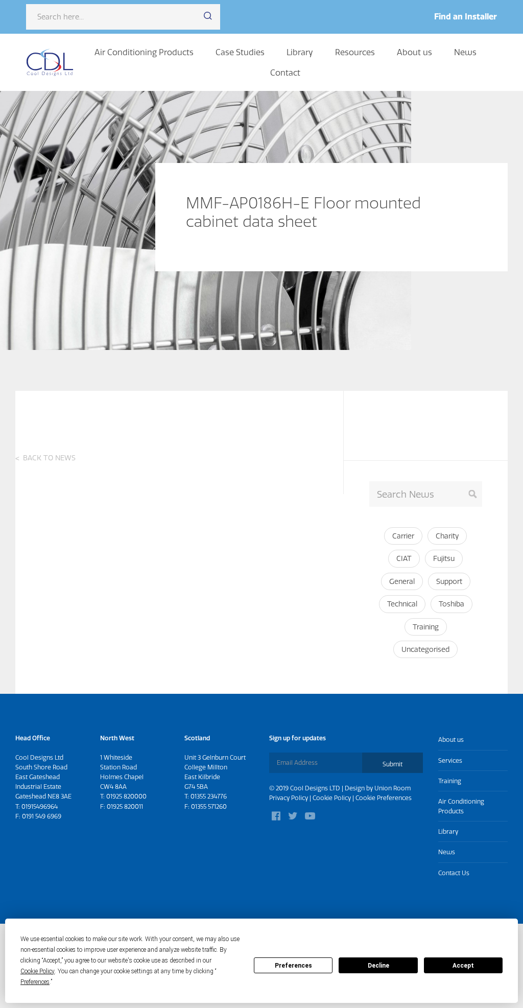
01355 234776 (209, 796)
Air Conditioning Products (144, 52)
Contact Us (453, 873)
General (402, 581)
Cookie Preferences (383, 798)
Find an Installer (465, 16)
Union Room (392, 788)
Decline (378, 965)
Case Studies (240, 52)
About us (414, 52)
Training (426, 626)
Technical (402, 603)
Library (300, 52)
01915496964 (39, 806)
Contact (285, 72)
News (465, 52)
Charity (447, 536)
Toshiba (451, 603)
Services (450, 760)
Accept (463, 965)
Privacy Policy (288, 798)
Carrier (403, 536)
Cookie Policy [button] (37, 971)
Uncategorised (425, 649)
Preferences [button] (35, 982)
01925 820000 (126, 796)
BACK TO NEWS (49, 457)
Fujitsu (444, 558)
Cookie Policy (332, 798)
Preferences (293, 965)
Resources (355, 52)
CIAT (404, 558)
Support (449, 581)
